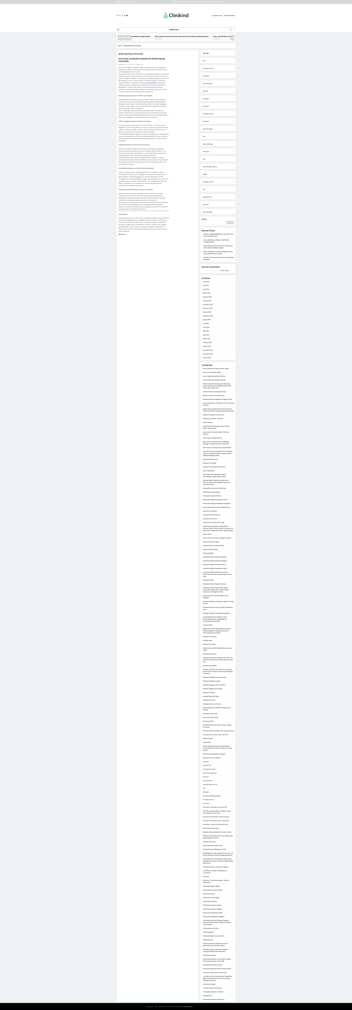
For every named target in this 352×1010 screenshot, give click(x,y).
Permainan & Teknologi (210, 713)
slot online (206, 803)
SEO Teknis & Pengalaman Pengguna (214, 754)
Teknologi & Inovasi (209, 894)
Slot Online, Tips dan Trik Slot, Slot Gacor (215, 824)
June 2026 (206, 282)
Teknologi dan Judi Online (211, 928)
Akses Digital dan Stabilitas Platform (214, 376)
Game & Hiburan (208, 422)
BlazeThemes (188, 1006)
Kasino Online (207, 534)
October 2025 (207, 312)
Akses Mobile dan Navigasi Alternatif (214, 380)
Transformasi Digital (209, 984)
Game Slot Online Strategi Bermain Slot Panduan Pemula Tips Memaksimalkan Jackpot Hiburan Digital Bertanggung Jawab (218, 453)
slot (204, 61)
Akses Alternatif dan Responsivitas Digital (216, 368)
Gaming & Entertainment (210, 459)
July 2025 (206, 323)
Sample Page (173, 30)
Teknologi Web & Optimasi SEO (212, 965)
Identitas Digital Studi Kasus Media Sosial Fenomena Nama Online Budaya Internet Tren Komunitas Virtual (216, 482)
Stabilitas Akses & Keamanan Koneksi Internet (217, 832)
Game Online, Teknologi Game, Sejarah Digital (217, 447)
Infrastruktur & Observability (211, 492)
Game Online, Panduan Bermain (212, 438)
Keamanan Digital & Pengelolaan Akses (215, 568)
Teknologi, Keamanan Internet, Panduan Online (217, 969)
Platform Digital (208, 738)
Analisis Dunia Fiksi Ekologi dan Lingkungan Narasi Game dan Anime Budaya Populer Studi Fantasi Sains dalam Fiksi (217, 386)
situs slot (206, 204)
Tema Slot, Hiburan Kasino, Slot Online (215, 972)
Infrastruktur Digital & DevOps (212, 496)
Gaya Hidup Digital (208, 471)
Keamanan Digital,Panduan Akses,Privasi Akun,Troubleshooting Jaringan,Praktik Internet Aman (217, 574)
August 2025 (207, 320)
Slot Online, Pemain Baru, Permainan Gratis (216, 817)
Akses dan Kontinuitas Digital (212, 372)
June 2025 (206, 327)
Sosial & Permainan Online (211, 828)
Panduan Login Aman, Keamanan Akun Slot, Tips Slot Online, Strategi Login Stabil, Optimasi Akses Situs (218, 660)
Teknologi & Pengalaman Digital (212, 913)
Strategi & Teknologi (209, 842)
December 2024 (207, 350)
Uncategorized (207, 996)
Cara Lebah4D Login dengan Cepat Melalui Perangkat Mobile (204, 2)
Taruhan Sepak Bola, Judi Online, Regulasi (215, 867)
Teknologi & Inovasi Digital (211, 897)
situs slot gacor (208, 83)
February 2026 (207, 297)
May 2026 (206, 285)
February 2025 (207, 342)
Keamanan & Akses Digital (211, 542)
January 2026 (207, 301)
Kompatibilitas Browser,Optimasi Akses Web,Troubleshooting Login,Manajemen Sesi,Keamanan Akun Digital (215, 619)
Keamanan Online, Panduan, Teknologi (214, 584)
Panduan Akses (207, 640)
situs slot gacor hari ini (210, 167)
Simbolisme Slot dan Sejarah (212, 758)
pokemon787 (207, 742)
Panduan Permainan (209, 692)
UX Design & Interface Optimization (213, 999)
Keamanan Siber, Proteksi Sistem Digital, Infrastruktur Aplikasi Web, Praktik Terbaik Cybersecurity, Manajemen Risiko (216, 590)
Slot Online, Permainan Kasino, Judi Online (216, 821)
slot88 (205, 174)
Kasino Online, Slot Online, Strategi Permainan (217, 538)
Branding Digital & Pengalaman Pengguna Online (217, 399)
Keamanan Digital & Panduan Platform (214, 564)
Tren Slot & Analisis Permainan (212, 988)
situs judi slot (207, 765)
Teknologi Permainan (209, 955)
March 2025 (206, 339)
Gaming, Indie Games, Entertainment (214, 467)
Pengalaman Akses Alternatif (212, 704)
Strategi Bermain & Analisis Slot (212, 845)
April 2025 (206, 335)
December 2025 (207, 304)
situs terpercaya (208, 144)
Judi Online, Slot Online (210, 519)
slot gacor (206, 76)
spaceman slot (207, 197)
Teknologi (206, 876)
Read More (121, 234)
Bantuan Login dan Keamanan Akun (213, 395)
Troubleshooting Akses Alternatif (213, 992)
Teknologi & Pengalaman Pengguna (213, 917)
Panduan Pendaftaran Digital (211, 681)
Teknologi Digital (208, 932)
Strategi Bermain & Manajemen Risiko (214, 849)
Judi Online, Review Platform (211, 515)
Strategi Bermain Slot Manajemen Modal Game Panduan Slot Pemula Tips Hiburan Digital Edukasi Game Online (218, 861)
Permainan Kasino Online (210, 717)
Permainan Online (208, 721)
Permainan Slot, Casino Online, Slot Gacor (216, 735)
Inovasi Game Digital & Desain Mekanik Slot (216, 507)
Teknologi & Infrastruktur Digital (212, 890)
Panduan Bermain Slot (209, 654)
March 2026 (206, 293)
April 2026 (206, 289)
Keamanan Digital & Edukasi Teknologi (215, 557)
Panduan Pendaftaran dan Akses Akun (214, 677)
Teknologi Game (208, 940)
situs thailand (151, 83)
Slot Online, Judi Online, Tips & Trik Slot (215, 807)
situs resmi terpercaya (210, 773)
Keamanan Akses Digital (210, 549)
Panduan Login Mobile (210, 665)
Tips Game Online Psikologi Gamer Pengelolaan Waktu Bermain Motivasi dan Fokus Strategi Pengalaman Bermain (217, 978)
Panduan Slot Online (209, 700)
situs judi (206, 761)
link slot (205, 91)
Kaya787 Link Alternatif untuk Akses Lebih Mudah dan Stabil (188, 36)
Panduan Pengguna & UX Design (212, 689)
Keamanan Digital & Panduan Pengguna (215, 561)
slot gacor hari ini (208, 68)
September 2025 (208, 316)
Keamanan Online (208, 580)
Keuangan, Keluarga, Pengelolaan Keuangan (216, 613)
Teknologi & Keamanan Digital (212, 905)
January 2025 (207, 346)
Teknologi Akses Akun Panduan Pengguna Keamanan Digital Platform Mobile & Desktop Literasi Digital (217, 922)
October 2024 (207, 358)
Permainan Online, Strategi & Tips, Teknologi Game (218, 731)
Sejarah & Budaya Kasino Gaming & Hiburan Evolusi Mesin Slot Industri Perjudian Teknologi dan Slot (217, 748)
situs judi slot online (209, 769)
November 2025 (208, 308)
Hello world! (225, 270)
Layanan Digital (207, 625)
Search (204, 219)
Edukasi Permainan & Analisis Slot (213, 415)
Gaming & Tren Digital (209, 463)
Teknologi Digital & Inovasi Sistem (213, 936)
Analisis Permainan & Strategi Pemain (214, 392)
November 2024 (208, 354)
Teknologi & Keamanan (210, 901)
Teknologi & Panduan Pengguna (212, 909)
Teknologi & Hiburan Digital (211, 886)
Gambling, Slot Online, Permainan (213, 418)
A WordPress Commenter (211, 270)
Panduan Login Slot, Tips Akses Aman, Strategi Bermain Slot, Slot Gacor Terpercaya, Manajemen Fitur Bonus (218, 671)
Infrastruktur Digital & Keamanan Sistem (215, 500)
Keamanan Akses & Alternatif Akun (213, 545)
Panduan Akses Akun (209, 644)
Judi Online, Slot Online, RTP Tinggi (213, 522)
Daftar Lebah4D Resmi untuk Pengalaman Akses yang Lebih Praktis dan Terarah (136, 36)
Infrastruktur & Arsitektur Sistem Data (214, 488)
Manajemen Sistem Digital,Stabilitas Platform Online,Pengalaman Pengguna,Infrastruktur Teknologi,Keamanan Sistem (217, 631)
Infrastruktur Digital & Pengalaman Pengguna (216, 503)
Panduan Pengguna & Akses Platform (214, 685)
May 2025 (206, 331)
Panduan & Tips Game (209, 636)
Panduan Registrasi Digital (211, 696)
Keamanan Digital (208, 553)
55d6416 (122, 64)
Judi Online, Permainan (210, 511)
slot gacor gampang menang (211, 796)
